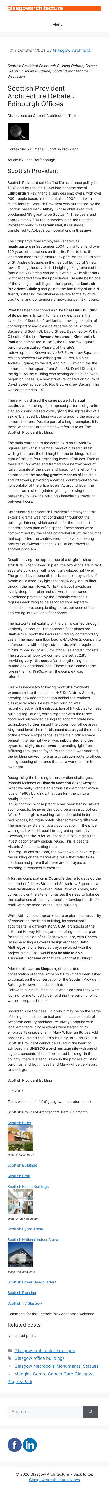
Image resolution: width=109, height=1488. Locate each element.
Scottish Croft (19, 1176)
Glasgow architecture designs (44, 1350)
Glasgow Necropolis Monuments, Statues (56, 1366)
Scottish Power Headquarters (32, 1282)
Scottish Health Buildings (28, 1186)
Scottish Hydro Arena (25, 1229)
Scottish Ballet (19, 1122)
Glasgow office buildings (39, 1358)
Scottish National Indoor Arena (33, 1239)
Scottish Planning (22, 1292)
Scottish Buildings (22, 1165)
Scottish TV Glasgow (25, 1303)
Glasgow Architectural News (54, 1479)
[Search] (90, 1412)
